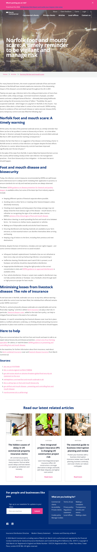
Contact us (86, 15)
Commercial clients (31, 15)
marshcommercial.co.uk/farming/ (16, 392)
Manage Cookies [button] (57, 518)
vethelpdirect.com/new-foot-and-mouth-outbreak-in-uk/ (24, 379)
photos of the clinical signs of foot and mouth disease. (29, 216)
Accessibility (56, 507)
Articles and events (80, 511)
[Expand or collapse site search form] (90, 11)
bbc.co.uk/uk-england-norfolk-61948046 (18, 370)
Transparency (81, 507)
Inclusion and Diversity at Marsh (64, 533)
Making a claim (81, 515)
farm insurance (33, 310)
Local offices (73, 15)
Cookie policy (56, 515)
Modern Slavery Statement (40, 533)
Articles (62, 15)
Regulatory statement (67, 511)
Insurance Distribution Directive (17, 533)
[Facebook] (7, 524)
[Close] (92, 2)
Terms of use (68, 502)
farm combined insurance (12, 352)
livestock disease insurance (39, 352)
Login (84, 12)
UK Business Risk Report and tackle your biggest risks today (41, 7)
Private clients (49, 15)
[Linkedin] (12, 524)
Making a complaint (79, 503)
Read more (19, 477)
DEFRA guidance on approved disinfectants (38, 269)
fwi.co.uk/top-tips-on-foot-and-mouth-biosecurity (21, 383)
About (55, 12)
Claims (77, 12)
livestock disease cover (16, 312)
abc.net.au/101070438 (12, 367)
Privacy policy (68, 507)
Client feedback (66, 12)
